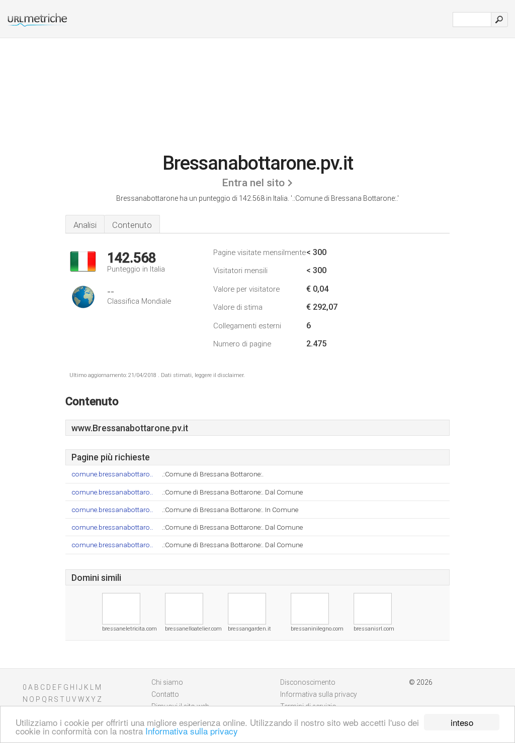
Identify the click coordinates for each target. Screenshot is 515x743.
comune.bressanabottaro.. (112, 474)
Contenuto (132, 225)
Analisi (85, 225)
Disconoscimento (307, 682)
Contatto (165, 694)
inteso (462, 722)
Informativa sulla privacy (191, 730)
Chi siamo (167, 682)
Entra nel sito (253, 183)
